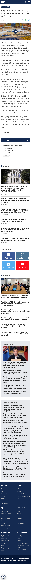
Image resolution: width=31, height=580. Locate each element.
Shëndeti (19, 518)
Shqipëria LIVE (5, 540)
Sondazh (6, 140)
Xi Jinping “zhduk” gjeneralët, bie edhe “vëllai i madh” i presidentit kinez (13, 221)
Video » (6, 275)
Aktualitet (4, 493)
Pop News (21, 508)
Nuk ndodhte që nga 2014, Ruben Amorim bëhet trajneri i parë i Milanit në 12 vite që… (15, 422)
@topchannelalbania (23, 258)
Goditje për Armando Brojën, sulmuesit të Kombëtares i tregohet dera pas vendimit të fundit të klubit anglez (15, 474)
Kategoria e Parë (5, 516)
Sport (3, 508)
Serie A (3, 523)
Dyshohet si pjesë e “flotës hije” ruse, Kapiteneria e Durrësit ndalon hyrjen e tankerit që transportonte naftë (15, 468)
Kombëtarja (4, 511)
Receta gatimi (20, 523)
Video (2, 501)
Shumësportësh (5, 525)
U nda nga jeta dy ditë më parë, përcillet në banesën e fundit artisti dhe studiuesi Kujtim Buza (15, 372)
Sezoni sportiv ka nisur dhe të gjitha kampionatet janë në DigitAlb (14, 392)
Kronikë (3, 491)
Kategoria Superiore (6, 513)
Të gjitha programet (6, 548)
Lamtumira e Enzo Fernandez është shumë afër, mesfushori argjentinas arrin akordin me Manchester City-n (14, 386)
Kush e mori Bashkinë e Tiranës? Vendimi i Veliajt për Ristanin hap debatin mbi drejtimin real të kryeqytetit (13, 408)
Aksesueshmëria (21, 549)
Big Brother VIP (5, 536)
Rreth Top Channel (22, 536)
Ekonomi (3, 496)
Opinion (19, 489)
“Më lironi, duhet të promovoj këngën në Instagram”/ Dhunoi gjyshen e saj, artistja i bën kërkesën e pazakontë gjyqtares (15, 212)
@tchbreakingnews (8, 267)
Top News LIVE (5, 503)
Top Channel (8, 258)
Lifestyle (19, 513)
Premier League (5, 518)
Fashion (19, 516)
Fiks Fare (3, 543)
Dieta (18, 521)
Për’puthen (4, 538)
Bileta (18, 538)
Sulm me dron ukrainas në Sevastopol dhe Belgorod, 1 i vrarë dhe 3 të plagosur (15, 240)
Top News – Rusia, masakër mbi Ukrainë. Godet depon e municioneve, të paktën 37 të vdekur (14, 333)
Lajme (4, 485)
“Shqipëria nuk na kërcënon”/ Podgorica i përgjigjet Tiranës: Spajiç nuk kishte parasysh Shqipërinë (15, 415)
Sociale (3, 498)
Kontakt (19, 540)
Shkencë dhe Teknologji (23, 496)
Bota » (5, 166)
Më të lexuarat (11, 402)
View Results (12, 155)
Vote (6, 155)
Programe (5, 532)
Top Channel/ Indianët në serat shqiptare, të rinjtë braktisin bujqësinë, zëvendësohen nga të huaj (15, 311)
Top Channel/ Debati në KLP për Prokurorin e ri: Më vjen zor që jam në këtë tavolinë (15, 296)
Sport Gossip (4, 528)
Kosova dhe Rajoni (22, 493)
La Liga (3, 521)
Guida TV (3, 550)
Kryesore (8, 344)
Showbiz (19, 511)
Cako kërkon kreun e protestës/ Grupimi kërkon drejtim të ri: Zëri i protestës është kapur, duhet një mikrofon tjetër (14, 452)
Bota (2, 6)
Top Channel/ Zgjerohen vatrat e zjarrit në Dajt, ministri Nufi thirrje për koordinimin (15, 319)
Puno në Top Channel (22, 543)
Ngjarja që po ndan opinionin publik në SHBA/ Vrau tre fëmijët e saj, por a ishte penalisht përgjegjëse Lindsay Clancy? (15, 379)
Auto (18, 498)
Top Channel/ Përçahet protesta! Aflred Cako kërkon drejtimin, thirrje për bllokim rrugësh (14, 325)
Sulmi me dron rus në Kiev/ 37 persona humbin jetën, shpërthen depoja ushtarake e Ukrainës (15, 201)
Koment (19, 491)
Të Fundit (7, 6)
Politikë (3, 489)
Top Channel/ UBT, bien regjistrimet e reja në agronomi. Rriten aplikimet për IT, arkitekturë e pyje (15, 303)
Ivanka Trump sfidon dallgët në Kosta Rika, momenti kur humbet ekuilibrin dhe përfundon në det (15, 231)
